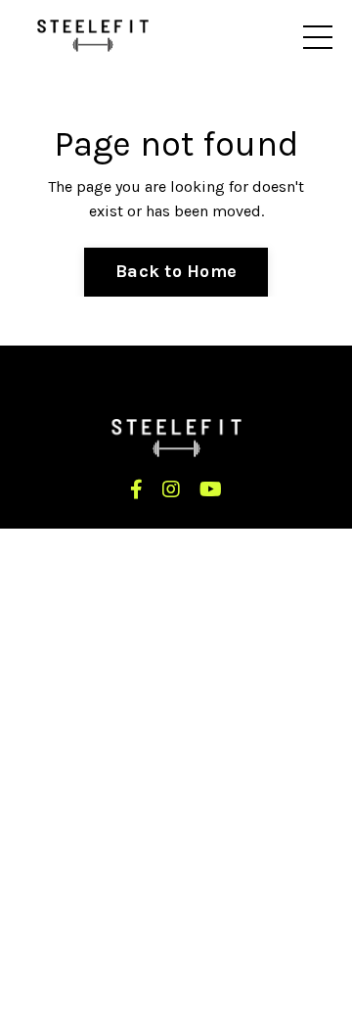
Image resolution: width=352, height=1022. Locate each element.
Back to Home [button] (176, 271)
